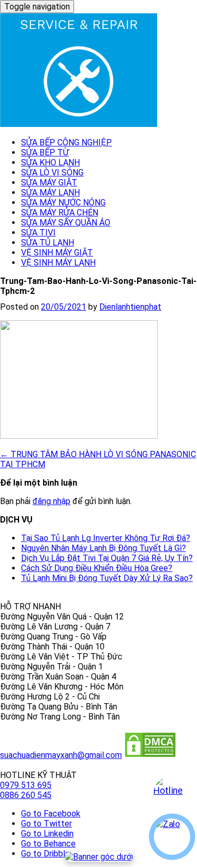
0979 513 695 (25, 785)
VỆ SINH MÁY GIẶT (57, 253)
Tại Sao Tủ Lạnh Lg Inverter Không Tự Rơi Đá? (105, 538)
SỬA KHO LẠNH (50, 162)
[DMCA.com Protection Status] (150, 755)
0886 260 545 (25, 795)
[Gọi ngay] (172, 794)
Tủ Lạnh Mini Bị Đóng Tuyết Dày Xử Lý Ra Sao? (107, 578)
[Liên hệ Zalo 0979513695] (99, 857)
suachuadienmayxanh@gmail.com (61, 755)
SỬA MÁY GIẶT (49, 183)
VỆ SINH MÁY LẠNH (58, 263)
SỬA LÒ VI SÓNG (52, 173)
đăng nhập (51, 501)
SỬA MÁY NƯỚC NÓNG (63, 203)
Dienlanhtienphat (130, 307)
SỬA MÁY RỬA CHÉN (59, 213)
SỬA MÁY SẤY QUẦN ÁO (65, 223)
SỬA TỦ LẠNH (47, 243)
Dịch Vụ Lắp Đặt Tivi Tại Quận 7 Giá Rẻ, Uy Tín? (107, 558)
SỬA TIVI (38, 233)
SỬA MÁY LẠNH (50, 193)
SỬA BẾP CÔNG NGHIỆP (66, 142)
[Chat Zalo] (172, 837)
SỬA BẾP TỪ (45, 152)
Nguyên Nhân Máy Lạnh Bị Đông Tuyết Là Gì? (103, 548)
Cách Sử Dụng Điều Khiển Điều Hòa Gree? (96, 568)
